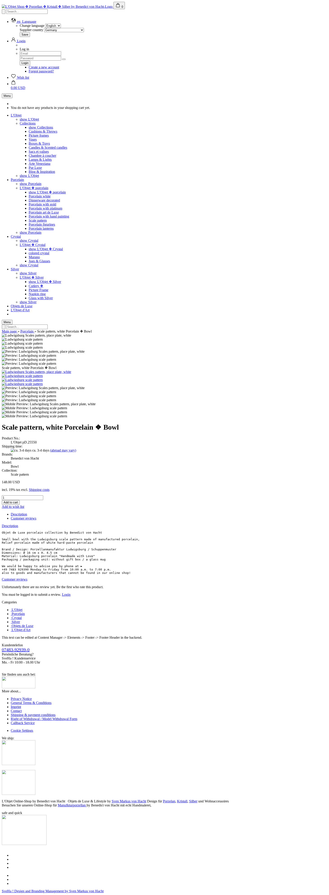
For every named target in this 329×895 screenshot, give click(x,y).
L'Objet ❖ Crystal (32, 245)
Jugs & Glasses (39, 261)
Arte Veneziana (39, 163)
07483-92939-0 (16, 649)
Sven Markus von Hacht (129, 801)
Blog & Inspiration (42, 172)
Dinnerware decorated (44, 200)
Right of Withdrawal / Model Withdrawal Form (44, 719)
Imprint (16, 707)
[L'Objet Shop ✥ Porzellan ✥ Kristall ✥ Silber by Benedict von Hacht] (57, 6)
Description (19, 514)
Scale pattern (38, 220)
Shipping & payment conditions (33, 715)
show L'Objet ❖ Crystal (46, 249)
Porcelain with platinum (45, 208)
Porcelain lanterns (41, 228)
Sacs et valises (39, 151)
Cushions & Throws (43, 131)
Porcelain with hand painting (49, 216)
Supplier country (31, 30)
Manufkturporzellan (72, 805)
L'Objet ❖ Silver (32, 277)
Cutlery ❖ (36, 286)
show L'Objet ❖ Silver (45, 282)
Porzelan (169, 801)
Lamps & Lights (40, 159)
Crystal (16, 236)
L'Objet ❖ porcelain (34, 188)
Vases (33, 139)
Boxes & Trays (39, 143)
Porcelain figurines (42, 224)
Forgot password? (41, 71)
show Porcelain (30, 184)
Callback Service (23, 723)
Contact (16, 711)
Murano (34, 257)
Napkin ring (37, 294)
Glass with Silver (41, 298)
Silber (193, 801)
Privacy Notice (21, 699)
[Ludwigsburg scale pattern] (22, 376)
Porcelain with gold (42, 204)
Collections (28, 123)
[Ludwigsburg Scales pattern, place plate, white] (36, 372)
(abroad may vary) (63, 450)
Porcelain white (40, 196)
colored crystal (39, 253)
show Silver (28, 273)
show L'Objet (29, 119)
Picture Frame (38, 290)
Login (66, 594)
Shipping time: (12, 446)
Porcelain (17, 180)
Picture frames (39, 135)
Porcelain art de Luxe (44, 212)
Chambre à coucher (42, 155)
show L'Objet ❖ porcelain (47, 192)
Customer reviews (23, 518)
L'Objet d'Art (20, 310)
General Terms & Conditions (31, 703)
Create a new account (44, 67)
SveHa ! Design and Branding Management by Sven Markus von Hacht (53, 891)
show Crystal (29, 240)
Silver (15, 269)
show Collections (41, 127)
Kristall (182, 801)
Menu (7, 96)
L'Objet (16, 115)
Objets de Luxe (21, 306)
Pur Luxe (35, 168)
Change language (32, 26)
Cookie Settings (22, 730)
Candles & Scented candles (48, 147)
